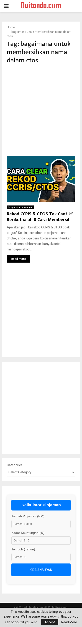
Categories (15, 465)
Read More (69, 622)
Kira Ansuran (41, 570)
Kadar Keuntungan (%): (28, 533)
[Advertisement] (41, 110)
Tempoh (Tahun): (23, 549)
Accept (50, 622)
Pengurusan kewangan (20, 207)
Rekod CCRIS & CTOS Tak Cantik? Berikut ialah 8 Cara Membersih (40, 217)
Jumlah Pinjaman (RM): (28, 516)
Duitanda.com (41, 6)
